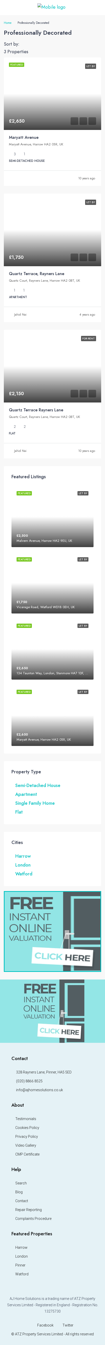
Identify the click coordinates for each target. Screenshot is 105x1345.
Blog (19, 1192)
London (23, 865)
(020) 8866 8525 (29, 1081)
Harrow (23, 856)
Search (21, 1183)
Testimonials (25, 1119)
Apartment (26, 794)
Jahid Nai (20, 314)
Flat (19, 812)
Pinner (20, 1265)
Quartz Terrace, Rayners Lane (36, 274)
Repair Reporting (28, 1210)
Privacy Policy (26, 1137)
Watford (23, 874)
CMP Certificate (27, 1154)
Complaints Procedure (33, 1219)
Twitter (67, 1325)
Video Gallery (25, 1145)
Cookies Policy (27, 1128)
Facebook (45, 1325)
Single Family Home (35, 803)
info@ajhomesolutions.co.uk (39, 1090)
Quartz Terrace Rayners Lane (36, 410)
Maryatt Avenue (23, 137)
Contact (21, 1201)
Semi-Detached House (37, 785)
